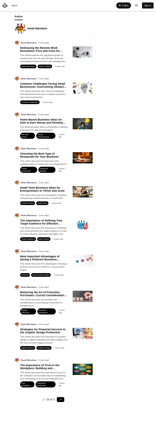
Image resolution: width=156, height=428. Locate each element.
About (14, 5)
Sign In (147, 5)
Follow (125, 5)
